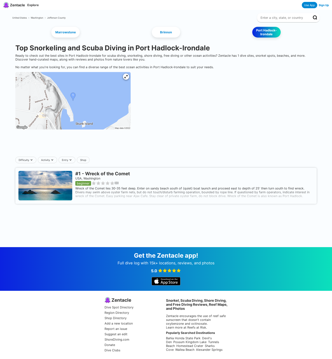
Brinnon (166, 32)
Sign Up (324, 5)
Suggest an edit (116, 334)
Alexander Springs (209, 350)
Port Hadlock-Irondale (266, 32)
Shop (83, 159)
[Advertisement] (166, 145)
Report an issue (116, 329)
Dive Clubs (112, 350)
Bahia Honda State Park (183, 338)
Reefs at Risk (196, 327)
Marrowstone (65, 32)
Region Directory (117, 313)
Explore (33, 5)
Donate (110, 345)
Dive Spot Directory (119, 307)
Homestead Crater (189, 346)
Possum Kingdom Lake (190, 342)
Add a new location (119, 323)
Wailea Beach (184, 350)
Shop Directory (116, 318)
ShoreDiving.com (117, 339)
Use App (309, 5)
